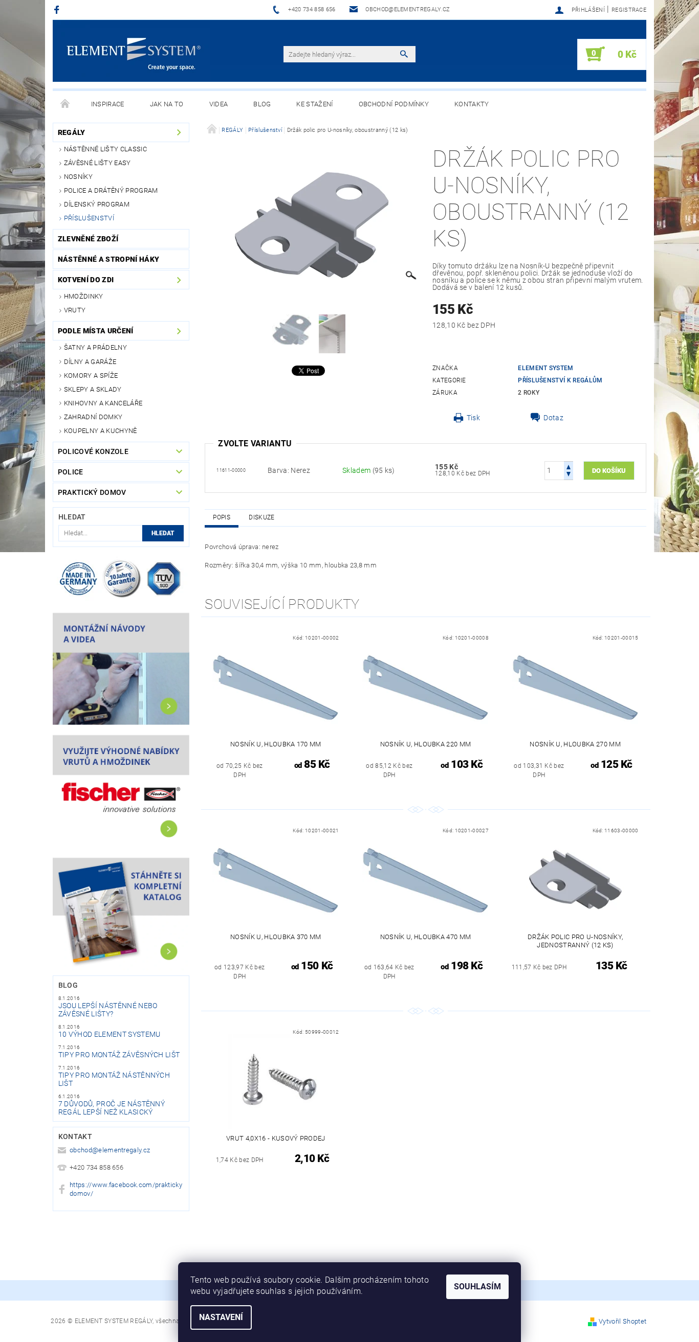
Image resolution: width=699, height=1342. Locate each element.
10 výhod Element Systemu (109, 1034)
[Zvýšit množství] (568, 466)
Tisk (473, 418)
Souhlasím (477, 1286)
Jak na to (167, 104)
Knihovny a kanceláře (103, 403)
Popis (221, 517)
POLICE (70, 472)
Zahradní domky (93, 417)
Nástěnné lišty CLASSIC (105, 149)
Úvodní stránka (65, 104)
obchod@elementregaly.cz (110, 1150)
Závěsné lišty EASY (97, 163)
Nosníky (78, 176)
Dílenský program (96, 204)
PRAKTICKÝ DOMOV (92, 492)
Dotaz (553, 418)
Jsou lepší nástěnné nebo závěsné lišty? (108, 1010)
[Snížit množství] (568, 475)
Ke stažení (314, 104)
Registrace (628, 10)
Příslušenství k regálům (560, 380)
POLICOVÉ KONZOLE (93, 451)
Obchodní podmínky (394, 104)
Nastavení (221, 1317)
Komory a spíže (91, 375)
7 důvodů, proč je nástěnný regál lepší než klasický (111, 1108)
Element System (545, 368)
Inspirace (107, 104)
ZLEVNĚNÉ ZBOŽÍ (88, 239)
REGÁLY (71, 132)
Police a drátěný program (111, 190)
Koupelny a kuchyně (100, 431)
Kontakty (471, 104)
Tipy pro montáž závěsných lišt (119, 1055)
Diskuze (261, 517)
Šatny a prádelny (95, 347)
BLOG (262, 104)
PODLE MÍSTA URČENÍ (96, 331)
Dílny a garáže (90, 362)
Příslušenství (89, 218)
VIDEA (218, 104)
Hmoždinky (83, 296)
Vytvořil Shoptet (622, 1321)
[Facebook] (58, 9)
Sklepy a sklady (93, 389)
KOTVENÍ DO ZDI (86, 280)
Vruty (75, 310)
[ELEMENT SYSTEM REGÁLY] (133, 54)
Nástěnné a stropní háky (108, 259)
